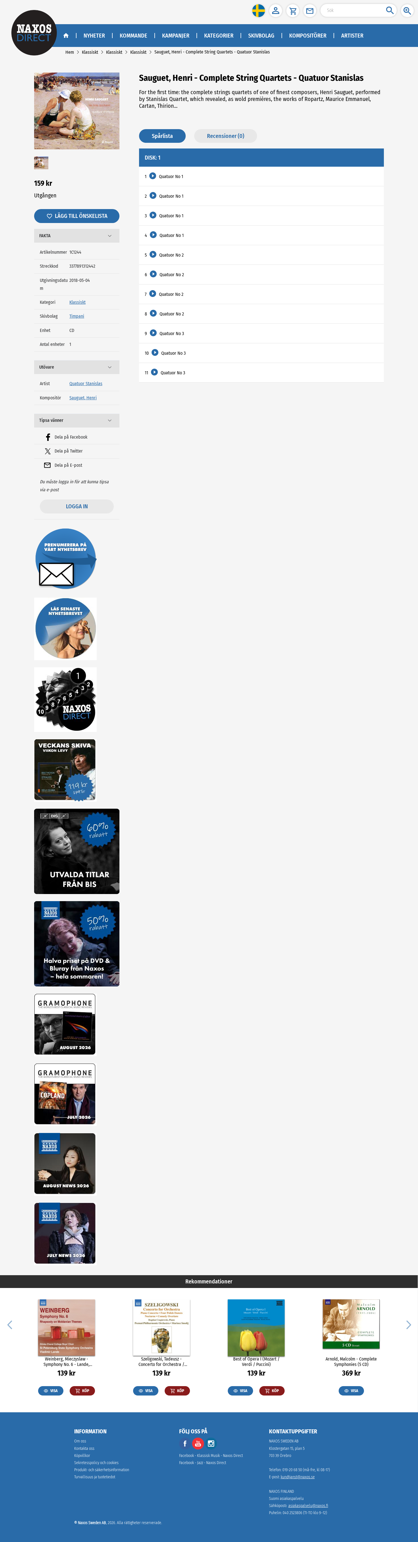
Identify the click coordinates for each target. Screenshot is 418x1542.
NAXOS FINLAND (281, 1491)
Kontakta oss (84, 1448)
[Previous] (10, 1324)
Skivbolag (261, 35)
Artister (352, 35)
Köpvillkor (82, 1455)
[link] (69, 52)
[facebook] (185, 1448)
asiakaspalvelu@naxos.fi (308, 1505)
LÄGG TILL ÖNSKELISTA (81, 215)
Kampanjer (175, 35)
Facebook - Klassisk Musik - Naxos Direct (211, 1455)
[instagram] (211, 1448)
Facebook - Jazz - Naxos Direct (202, 1462)
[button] (258, 10)
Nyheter (94, 35)
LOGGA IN (77, 506)
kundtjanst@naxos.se (298, 1477)
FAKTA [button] (45, 235)
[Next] (408, 1324)
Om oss (80, 1441)
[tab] (76, 236)
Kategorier (218, 35)
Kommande (133, 35)
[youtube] (198, 1448)
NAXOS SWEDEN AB (284, 1441)
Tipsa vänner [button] (51, 420)
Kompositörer (307, 35)
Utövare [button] (46, 367)
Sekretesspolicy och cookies (96, 1462)
